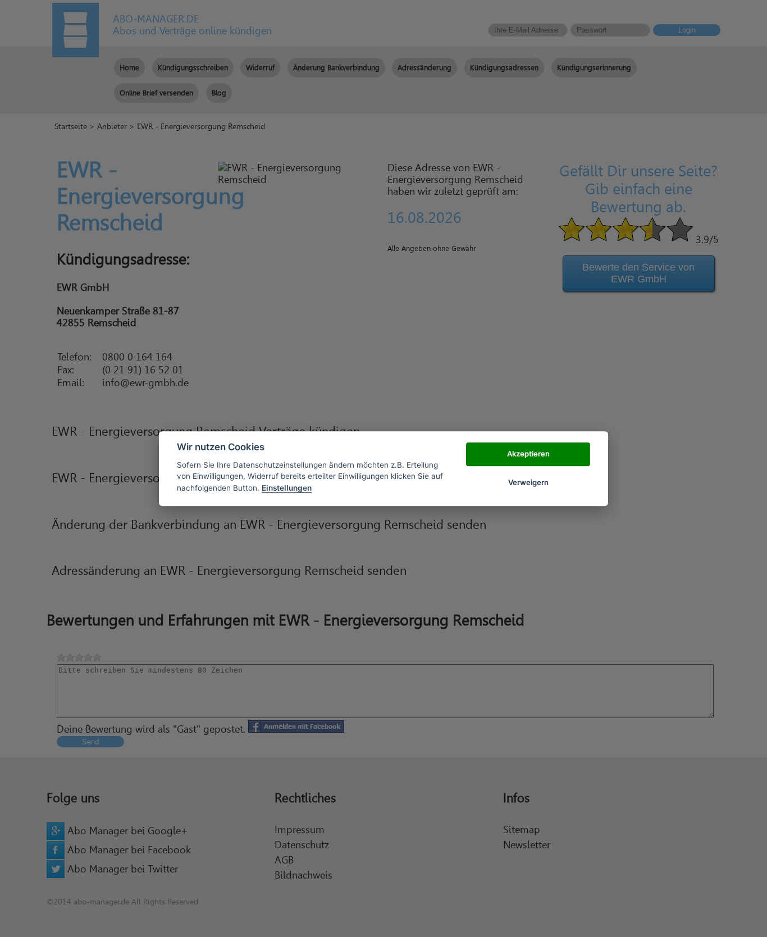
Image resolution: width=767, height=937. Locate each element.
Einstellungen (287, 487)
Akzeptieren (528, 454)
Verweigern (528, 482)
